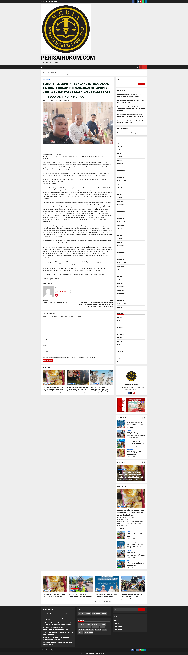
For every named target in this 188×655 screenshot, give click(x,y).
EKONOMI (74, 67)
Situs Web (45, 351)
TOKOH (119, 355)
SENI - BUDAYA (90, 629)
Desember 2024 (121, 211)
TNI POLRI (91, 67)
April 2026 (119, 156)
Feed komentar (118, 626)
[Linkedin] (146, 1)
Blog (52, 650)
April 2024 (119, 239)
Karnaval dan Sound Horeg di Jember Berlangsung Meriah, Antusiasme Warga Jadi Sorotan (78, 389)
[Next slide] (144, 418)
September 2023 (121, 262)
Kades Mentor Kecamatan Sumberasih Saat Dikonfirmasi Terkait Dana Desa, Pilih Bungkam (100, 389)
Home (46, 67)
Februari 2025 (120, 204)
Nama (45, 340)
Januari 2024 (120, 249)
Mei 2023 (119, 276)
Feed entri (116, 623)
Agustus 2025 (120, 184)
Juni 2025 (119, 191)
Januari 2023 (120, 290)
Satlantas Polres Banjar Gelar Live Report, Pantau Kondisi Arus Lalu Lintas (121, 453)
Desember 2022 (121, 293)
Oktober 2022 (120, 300)
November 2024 (121, 215)
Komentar (46, 319)
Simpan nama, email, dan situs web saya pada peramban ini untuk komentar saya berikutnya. (70, 357)
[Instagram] (138, 1)
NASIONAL (120, 324)
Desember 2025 (121, 170)
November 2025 (121, 174)
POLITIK (60, 67)
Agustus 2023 (120, 266)
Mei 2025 (119, 194)
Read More (122, 528)
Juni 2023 (119, 273)
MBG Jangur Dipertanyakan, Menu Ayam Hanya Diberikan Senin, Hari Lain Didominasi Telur (53, 389)
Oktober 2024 (120, 218)
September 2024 (121, 221)
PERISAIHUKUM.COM (68, 57)
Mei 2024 (119, 235)
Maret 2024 (120, 242)
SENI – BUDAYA (100, 67)
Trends (119, 358)
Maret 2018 (120, 307)
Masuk (116, 620)
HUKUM (67, 67)
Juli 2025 (119, 187)
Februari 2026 (120, 163)
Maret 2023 (120, 283)
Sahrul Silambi (47, 392)
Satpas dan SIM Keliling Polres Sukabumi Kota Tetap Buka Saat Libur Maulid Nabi (121, 434)
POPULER (119, 344)
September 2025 (121, 180)
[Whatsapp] (143, 1)
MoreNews (99, 653)
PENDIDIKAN (83, 67)
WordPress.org (118, 629)
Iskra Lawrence (96, 613)
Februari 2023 (120, 286)
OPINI (118, 331)
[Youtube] (141, 1)
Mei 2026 (119, 153)
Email (45, 346)
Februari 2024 (120, 245)
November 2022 (121, 297)
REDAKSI (108, 67)
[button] (42, 67)
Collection (87, 613)
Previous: (55, 301)
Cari (118, 79)
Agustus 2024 (120, 225)
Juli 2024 (119, 228)
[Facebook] (133, 1)
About (48, 650)
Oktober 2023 (120, 259)
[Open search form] (137, 67)
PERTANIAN (120, 338)
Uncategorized (46, 79)
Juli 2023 (119, 269)
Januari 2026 (120, 167)
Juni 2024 (119, 232)
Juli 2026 (119, 146)
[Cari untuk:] (126, 609)
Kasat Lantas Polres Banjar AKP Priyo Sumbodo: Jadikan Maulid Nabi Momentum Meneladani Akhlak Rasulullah (131, 108)
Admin (45, 100)
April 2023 (119, 280)
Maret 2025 (120, 201)
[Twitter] (136, 1)
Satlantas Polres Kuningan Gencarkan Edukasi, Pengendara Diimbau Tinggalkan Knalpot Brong (121, 424)
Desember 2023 (121, 252)
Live (144, 67)
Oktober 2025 (120, 177)
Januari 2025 (120, 208)
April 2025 (119, 197)
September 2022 (121, 303)
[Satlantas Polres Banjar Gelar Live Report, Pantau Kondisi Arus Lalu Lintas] (81, 584)
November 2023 (121, 256)
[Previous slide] (142, 418)
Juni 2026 (119, 150)
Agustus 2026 (120, 143)
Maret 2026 (120, 160)
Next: (96, 303)
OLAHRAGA (120, 327)
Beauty (81, 613)
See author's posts (63, 291)
